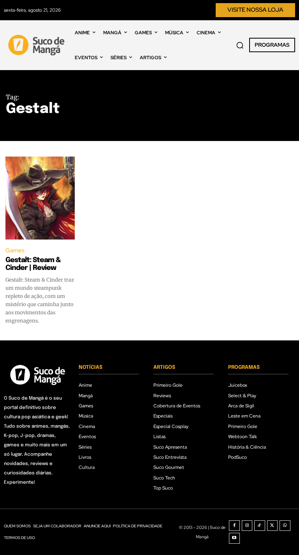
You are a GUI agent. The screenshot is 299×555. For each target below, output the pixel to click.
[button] (239, 45)
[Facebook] (234, 525)
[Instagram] (247, 525)
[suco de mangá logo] (37, 45)
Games (15, 250)
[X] (272, 525)
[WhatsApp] (285, 525)
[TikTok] (259, 525)
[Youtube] (234, 538)
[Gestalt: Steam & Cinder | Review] (40, 198)
